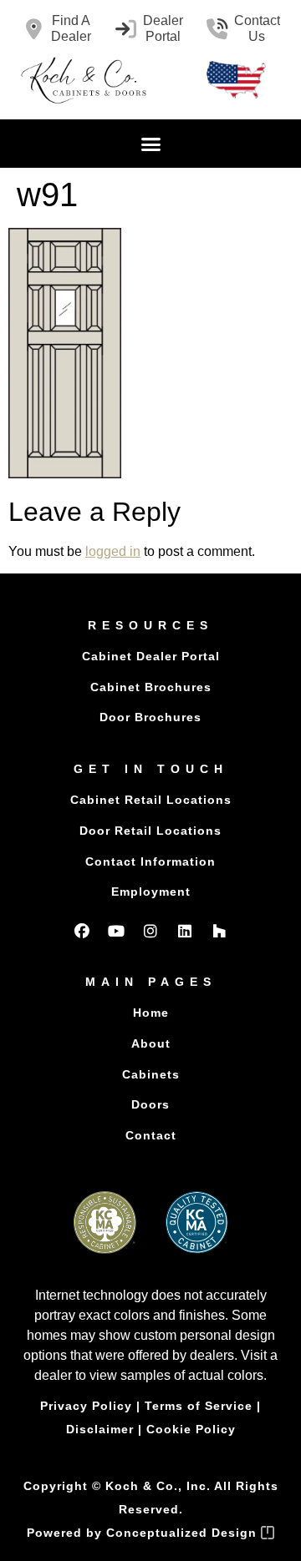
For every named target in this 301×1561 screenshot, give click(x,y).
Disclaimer (100, 1429)
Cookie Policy (191, 1429)
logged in (112, 551)
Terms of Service (199, 1405)
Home (151, 1012)
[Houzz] (219, 931)
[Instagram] (150, 931)
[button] (150, 143)
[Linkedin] (185, 931)
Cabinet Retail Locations (151, 799)
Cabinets (151, 1074)
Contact (150, 1135)
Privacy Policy (86, 1405)
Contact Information (150, 861)
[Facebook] (82, 931)
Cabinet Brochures (151, 687)
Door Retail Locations (150, 830)
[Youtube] (116, 931)
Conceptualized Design (183, 1532)
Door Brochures (150, 717)
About (151, 1043)
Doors (150, 1104)
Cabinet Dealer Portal (151, 656)
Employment (151, 891)
